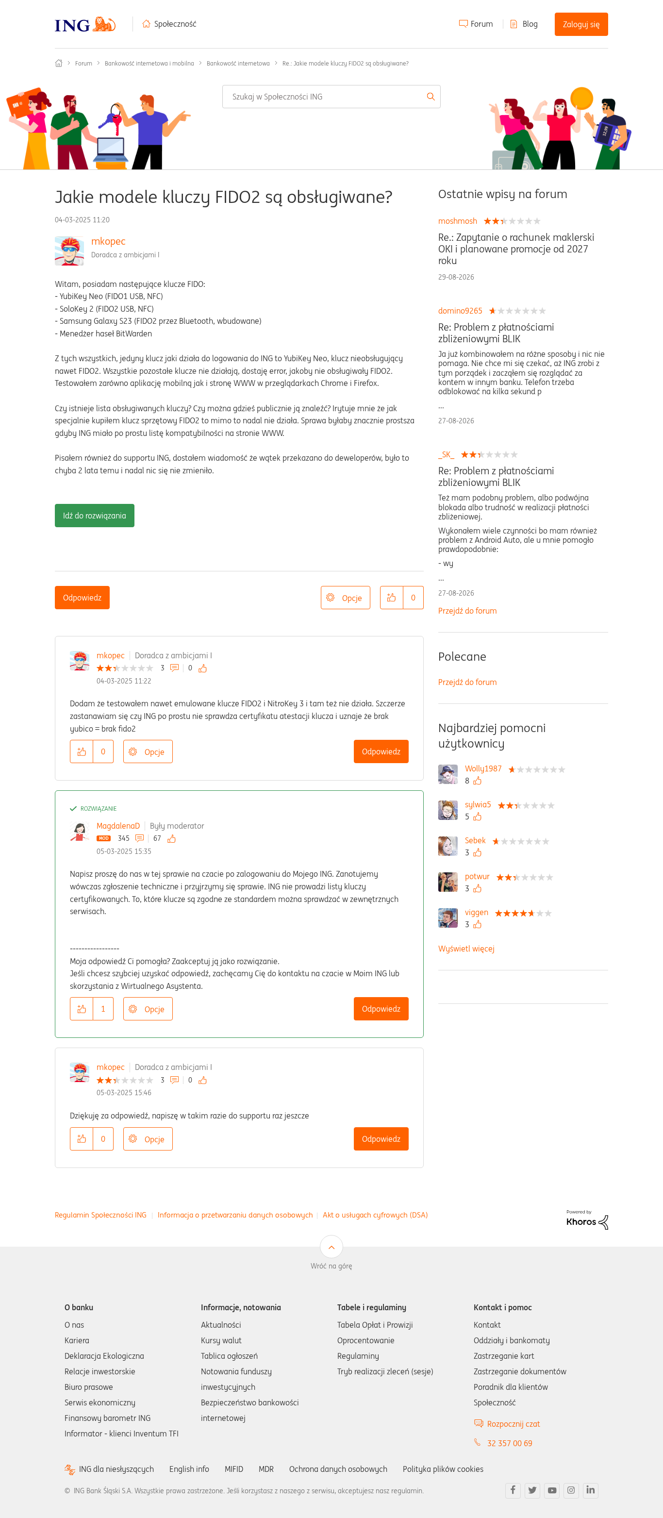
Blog (530, 24)
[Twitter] (532, 1491)
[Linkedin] (590, 1491)
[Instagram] (571, 1491)
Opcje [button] (352, 598)
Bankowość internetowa (238, 63)
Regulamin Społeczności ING (101, 1214)
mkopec (108, 241)
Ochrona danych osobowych (338, 1469)
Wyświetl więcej (466, 948)
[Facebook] (513, 1491)
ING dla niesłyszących (116, 1469)
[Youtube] (552, 1491)
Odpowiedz (82, 597)
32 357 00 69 (509, 1443)
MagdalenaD (118, 826)
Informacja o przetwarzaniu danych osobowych (235, 1214)
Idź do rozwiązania (94, 515)
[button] (391, 597)
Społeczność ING (59, 63)
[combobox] (331, 96)
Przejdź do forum (467, 611)
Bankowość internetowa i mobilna (149, 63)
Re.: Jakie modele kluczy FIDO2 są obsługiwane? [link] (345, 63)
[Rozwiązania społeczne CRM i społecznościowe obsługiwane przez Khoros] (587, 1219)
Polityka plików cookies (443, 1469)
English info (189, 1469)
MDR (266, 1469)
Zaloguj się (581, 24)
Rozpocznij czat (513, 1424)
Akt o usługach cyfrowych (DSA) (375, 1214)
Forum (482, 24)
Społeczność (175, 24)
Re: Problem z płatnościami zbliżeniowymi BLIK (496, 333)
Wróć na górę (331, 1266)
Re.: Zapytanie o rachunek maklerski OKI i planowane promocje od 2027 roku (516, 249)
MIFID (234, 1469)
